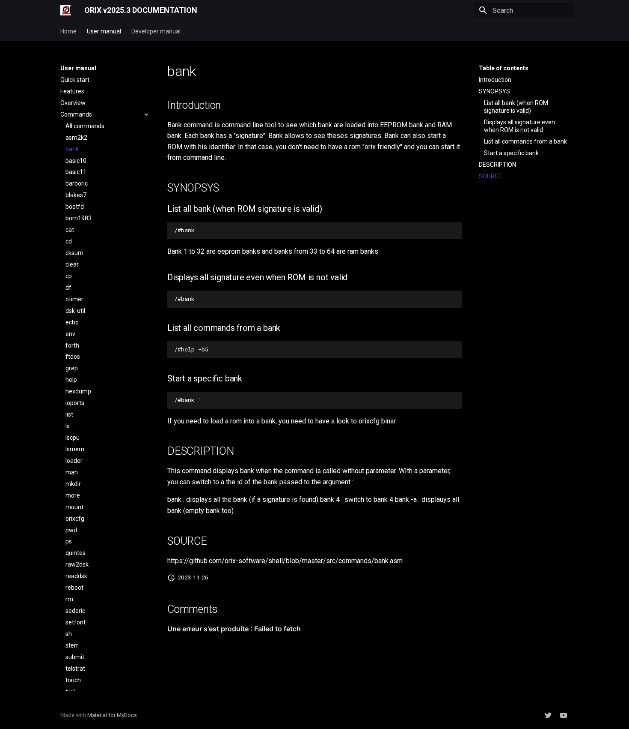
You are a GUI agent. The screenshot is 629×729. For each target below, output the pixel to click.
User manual (104, 31)
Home (68, 31)
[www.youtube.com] (563, 715)
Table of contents (503, 68)
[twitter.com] (548, 715)
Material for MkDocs (112, 715)
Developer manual (156, 31)
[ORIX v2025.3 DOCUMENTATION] (65, 10)
